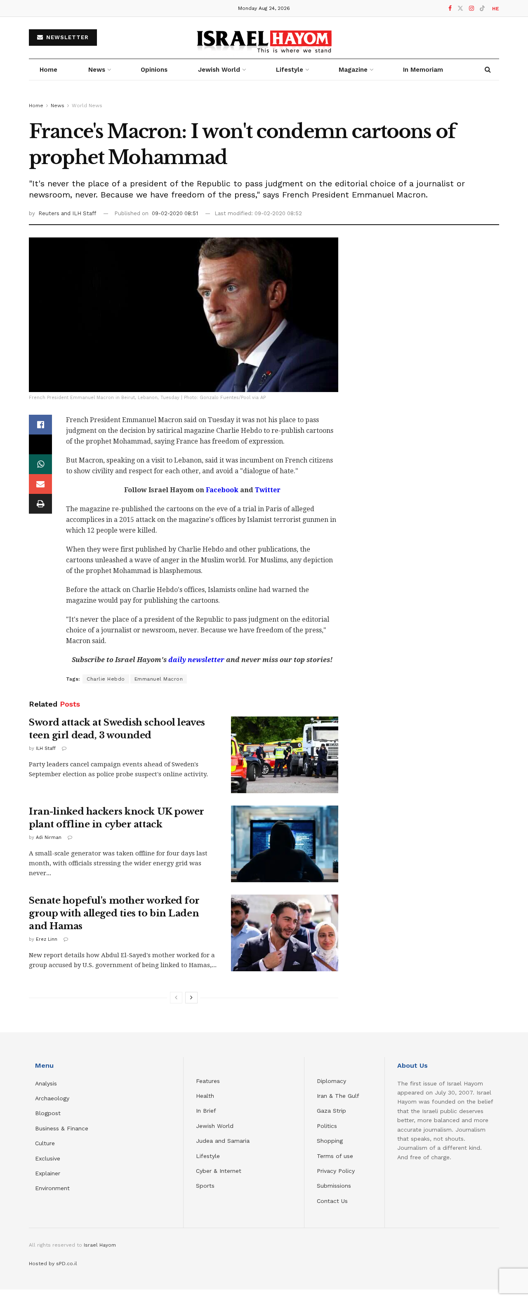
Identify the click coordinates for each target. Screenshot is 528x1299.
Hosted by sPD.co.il (53, 1263)
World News (87, 105)
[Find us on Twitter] (460, 8)
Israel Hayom (100, 1245)
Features (208, 1081)
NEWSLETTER (66, 37)
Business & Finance (61, 1128)
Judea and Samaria (223, 1140)
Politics (327, 1126)
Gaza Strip (331, 1110)
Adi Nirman (48, 837)
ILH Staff (46, 748)
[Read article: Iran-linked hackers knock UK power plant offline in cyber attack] (284, 844)
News (96, 69)
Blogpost (48, 1113)
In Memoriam (423, 69)
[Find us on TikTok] (482, 8)
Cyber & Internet (218, 1170)
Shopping (330, 1140)
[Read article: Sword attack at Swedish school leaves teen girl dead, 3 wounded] (284, 754)
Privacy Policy (336, 1170)
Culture (45, 1143)
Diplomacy (332, 1081)
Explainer (47, 1173)
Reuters (49, 213)
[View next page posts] (191, 997)
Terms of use (335, 1156)
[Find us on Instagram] (471, 8)
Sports (205, 1185)
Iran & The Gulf (338, 1095)
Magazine (353, 69)
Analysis (47, 1083)
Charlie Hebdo (106, 679)
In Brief (206, 1110)
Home (48, 69)
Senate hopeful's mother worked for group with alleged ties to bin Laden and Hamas (114, 913)
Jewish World (214, 1126)
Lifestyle (208, 1156)
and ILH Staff (78, 213)
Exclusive (47, 1158)
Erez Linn (46, 939)
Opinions (154, 69)
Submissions (334, 1185)
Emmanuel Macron (158, 679)
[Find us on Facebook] (450, 8)
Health (205, 1095)
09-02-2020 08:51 (175, 213)
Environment (52, 1188)
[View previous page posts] (176, 997)
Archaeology (52, 1098)
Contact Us (332, 1201)
